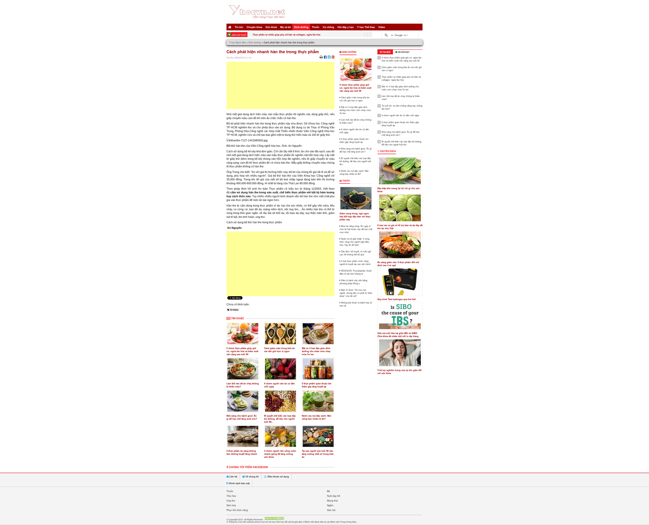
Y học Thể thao (366, 27)
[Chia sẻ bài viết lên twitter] (329, 56)
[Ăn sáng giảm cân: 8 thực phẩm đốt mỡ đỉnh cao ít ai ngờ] (400, 245)
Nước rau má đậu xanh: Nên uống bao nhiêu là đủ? (316, 417)
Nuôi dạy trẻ (333, 495)
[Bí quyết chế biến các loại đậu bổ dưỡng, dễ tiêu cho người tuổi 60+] (280, 401)
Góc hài (331, 510)
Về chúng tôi (252, 476)
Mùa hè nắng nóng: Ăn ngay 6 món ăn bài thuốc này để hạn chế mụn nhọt (356, 229)
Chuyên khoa (254, 27)
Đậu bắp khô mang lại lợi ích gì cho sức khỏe (398, 190)
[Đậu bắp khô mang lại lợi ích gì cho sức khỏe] (400, 171)
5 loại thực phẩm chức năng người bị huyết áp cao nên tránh (355, 262)
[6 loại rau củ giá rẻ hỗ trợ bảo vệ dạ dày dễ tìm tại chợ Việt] (400, 208)
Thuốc (315, 27)
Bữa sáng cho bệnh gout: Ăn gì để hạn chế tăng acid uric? (241, 417)
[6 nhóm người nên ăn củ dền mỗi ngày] (280, 368)
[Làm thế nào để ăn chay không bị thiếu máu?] (242, 368)
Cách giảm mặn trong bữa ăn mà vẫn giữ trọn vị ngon (279, 350)
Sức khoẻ (271, 27)
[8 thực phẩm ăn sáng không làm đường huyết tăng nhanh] (242, 436)
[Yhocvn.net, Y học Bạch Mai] (257, 21)
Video (381, 27)
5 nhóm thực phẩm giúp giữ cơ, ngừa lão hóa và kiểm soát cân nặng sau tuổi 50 (242, 351)
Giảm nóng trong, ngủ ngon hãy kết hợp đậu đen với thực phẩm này (355, 216)
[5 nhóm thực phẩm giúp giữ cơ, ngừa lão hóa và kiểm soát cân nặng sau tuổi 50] (242, 333)
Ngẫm (330, 505)
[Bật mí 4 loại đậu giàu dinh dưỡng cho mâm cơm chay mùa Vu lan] (318, 333)
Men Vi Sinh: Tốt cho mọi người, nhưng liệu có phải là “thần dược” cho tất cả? (356, 293)
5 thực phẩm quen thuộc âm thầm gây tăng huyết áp (316, 385)
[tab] (385, 52)
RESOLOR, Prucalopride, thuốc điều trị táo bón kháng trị (356, 272)
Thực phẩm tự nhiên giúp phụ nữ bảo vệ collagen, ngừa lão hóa (286, 34)
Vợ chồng (328, 27)
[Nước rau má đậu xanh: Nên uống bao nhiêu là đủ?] (318, 401)
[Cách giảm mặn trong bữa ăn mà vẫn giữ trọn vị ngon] (280, 333)
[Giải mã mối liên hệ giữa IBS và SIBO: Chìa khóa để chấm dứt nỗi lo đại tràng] (400, 316)
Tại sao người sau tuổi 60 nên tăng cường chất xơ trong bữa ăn (317, 453)
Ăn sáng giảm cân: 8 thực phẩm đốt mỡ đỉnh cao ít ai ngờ (398, 264)
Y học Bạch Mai (237, 42)
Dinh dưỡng (301, 27)
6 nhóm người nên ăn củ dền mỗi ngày (279, 385)
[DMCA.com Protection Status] (274, 519)
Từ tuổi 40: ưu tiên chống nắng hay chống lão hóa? (402, 107)
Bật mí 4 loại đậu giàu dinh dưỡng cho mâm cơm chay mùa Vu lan (316, 351)
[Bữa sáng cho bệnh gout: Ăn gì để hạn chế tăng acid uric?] (242, 401)
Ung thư (230, 500)
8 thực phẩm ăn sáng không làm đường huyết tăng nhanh (241, 452)
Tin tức (239, 27)
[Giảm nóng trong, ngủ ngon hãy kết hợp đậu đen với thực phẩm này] (356, 198)
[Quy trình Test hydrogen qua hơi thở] (400, 282)
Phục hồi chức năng (237, 510)
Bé (328, 491)
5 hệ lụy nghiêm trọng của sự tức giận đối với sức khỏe (399, 372)
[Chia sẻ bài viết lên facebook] (325, 56)
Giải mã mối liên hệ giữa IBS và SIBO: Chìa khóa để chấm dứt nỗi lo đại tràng (397, 335)
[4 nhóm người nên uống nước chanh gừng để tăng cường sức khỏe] (280, 436)
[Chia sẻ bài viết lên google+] (333, 56)
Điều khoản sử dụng (278, 476)
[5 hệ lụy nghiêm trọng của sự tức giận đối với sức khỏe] (400, 353)
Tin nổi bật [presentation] (403, 52)
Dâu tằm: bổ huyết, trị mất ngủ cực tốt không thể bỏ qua (355, 253)
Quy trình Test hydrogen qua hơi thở (396, 299)
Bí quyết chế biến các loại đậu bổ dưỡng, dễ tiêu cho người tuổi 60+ (280, 418)
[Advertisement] (280, 85)
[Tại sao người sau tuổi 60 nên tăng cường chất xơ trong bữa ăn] (318, 436)
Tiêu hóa (231, 495)
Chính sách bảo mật (239, 483)
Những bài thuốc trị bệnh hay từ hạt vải (356, 304)
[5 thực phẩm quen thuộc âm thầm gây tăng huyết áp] (318, 368)
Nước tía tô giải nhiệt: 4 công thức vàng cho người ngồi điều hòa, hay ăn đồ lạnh (354, 241)
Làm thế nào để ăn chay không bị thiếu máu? (242, 385)
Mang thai (332, 500)
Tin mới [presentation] (386, 52)
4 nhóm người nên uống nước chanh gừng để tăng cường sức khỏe (280, 453)
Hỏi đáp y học (346, 27)
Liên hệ (233, 476)
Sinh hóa (231, 505)
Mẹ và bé (285, 27)
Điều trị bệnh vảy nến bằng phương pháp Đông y (353, 282)
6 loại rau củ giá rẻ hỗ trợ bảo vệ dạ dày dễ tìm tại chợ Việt (400, 227)
